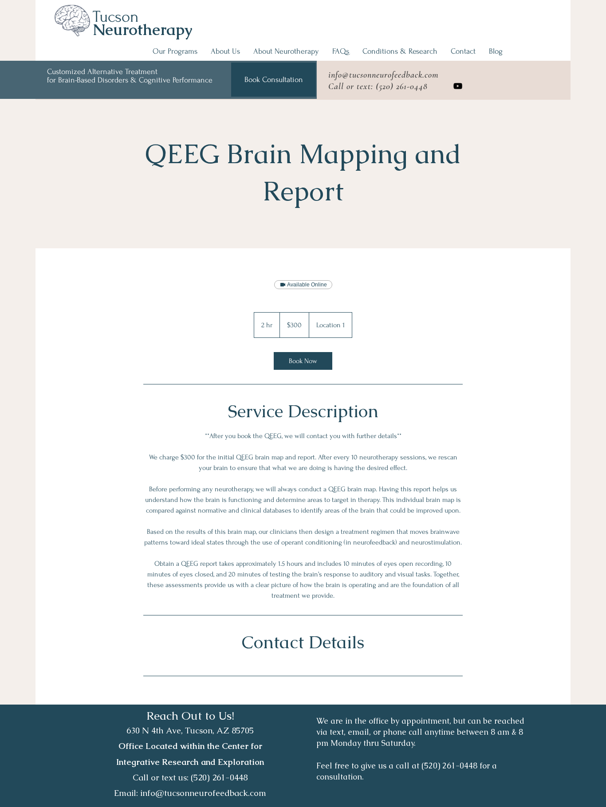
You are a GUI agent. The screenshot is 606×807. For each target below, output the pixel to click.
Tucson (116, 17)
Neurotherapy (143, 29)
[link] (303, 361)
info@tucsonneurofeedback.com (383, 75)
